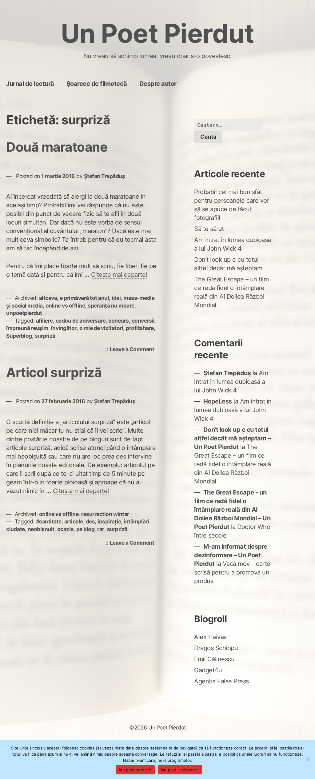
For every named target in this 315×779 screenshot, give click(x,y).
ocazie (65, 529)
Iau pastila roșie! (135, 769)
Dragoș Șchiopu (216, 648)
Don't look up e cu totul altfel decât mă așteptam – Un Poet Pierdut (232, 438)
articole (73, 521)
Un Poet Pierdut (157, 33)
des (90, 521)
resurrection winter (105, 514)
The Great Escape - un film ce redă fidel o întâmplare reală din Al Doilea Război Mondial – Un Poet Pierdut (232, 510)
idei (116, 298)
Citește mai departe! (119, 274)
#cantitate (49, 521)
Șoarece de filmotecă (96, 83)
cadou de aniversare (81, 320)
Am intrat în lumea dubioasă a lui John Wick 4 (231, 381)
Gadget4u (208, 670)
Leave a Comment (134, 350)
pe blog (85, 529)
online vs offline (65, 305)
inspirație (109, 521)
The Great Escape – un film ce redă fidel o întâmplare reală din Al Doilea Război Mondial (232, 464)
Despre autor (158, 83)
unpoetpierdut (24, 313)
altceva (48, 298)
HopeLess (217, 401)
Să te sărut (209, 229)
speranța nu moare (111, 305)
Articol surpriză (54, 372)
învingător (64, 328)
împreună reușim (27, 328)
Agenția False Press (221, 681)
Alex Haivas (210, 637)
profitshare (140, 328)
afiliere (44, 320)
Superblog (19, 335)
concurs (118, 320)
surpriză (45, 335)
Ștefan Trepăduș (104, 176)
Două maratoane (56, 147)
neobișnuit (41, 529)
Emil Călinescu (214, 659)
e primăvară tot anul (84, 298)
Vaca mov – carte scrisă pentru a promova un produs (232, 572)
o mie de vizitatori (101, 328)
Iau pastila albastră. (180, 769)
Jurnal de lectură (30, 83)
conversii (143, 320)
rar (100, 529)
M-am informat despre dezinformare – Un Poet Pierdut (230, 555)
